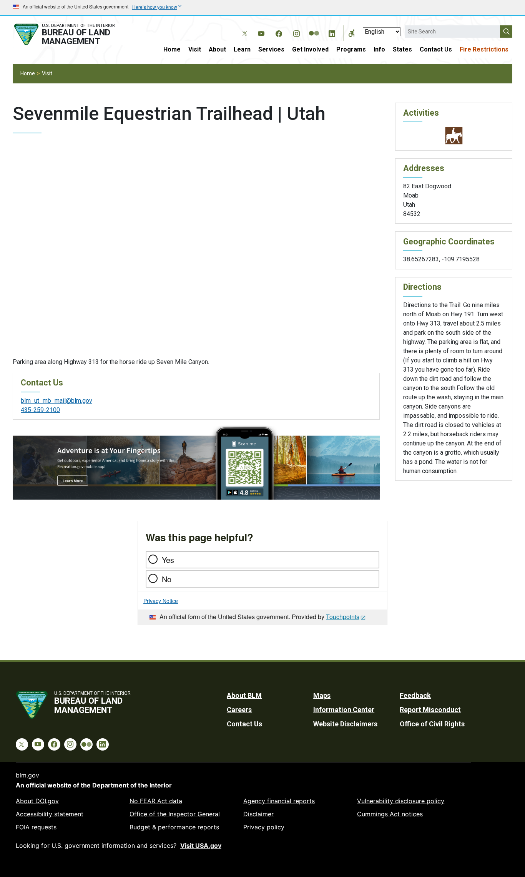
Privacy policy (263, 827)
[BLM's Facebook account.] (278, 32)
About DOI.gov (37, 801)
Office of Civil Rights (432, 724)
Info (379, 49)
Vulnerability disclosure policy (400, 801)
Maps (322, 695)
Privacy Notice (160, 601)
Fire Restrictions (484, 49)
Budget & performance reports (174, 827)
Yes (168, 559)
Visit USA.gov (200, 845)
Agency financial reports (279, 801)
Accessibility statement (49, 814)
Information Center (343, 710)
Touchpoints (342, 616)
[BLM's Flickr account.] (314, 28)
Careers (239, 710)
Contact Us (436, 49)
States (402, 49)
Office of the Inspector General (175, 814)
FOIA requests (36, 827)
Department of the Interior (132, 785)
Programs (351, 49)
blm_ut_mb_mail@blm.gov (56, 400)
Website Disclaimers (345, 724)
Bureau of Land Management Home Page (73, 34)
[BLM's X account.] (243, 28)
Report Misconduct (430, 710)
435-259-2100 (40, 410)
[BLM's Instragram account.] (296, 32)
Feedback (415, 695)
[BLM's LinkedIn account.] (332, 32)
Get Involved (310, 49)
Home (172, 49)
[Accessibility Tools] (351, 33)
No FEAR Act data (156, 801)
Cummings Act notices (390, 814)
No (166, 579)
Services (271, 49)
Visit (194, 49)
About (217, 49)
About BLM (244, 695)
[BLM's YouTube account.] (261, 32)
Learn (242, 49)
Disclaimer (258, 814)
